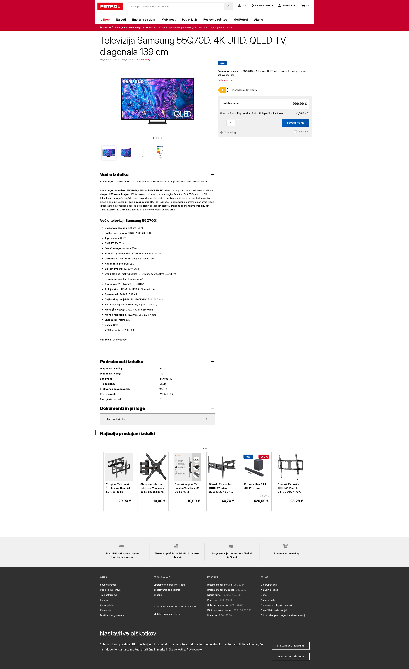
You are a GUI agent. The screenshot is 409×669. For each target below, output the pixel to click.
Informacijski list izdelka (245, 89)
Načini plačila (268, 600)
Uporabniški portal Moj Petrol (169, 584)
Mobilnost (169, 19)
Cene (264, 594)
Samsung (145, 59)
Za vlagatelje (107, 605)
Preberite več (225, 80)
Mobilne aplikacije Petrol (167, 614)
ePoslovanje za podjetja (167, 589)
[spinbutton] (231, 123)
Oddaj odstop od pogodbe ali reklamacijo (283, 615)
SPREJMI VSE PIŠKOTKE (290, 645)
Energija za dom (143, 19)
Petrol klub (189, 19)
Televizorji (151, 27)
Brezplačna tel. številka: (220, 584)
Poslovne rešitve (215, 19)
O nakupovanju (269, 584)
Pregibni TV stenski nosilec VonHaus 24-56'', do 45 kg (118, 488)
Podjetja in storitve (110, 589)
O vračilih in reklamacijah (274, 610)
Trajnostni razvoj (109, 594)
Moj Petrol (240, 19)
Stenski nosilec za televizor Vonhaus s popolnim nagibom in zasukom (153, 488)
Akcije (258, 19)
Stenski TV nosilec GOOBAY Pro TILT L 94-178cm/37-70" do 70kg (290, 488)
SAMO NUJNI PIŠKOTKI (291, 656)
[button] (107, 487)
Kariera (104, 600)
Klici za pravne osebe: (219, 610)
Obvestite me (295, 123)
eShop (105, 19)
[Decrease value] (223, 123)
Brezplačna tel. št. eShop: (221, 589)
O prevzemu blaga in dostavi (276, 605)
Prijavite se (288, 5)
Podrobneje (194, 649)
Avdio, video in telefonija (128, 27)
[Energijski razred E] (223, 90)
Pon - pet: (212, 600)
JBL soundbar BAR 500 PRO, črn (254, 486)
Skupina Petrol (108, 584)
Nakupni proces (269, 589)
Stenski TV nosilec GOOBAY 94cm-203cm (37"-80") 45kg (220, 488)
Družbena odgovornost (112, 615)
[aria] (105, 27)
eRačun (158, 594)
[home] (110, 6)
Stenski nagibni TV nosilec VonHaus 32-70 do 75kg (187, 488)
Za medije (105, 610)
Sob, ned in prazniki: (218, 605)
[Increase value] (238, 123)
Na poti (121, 19)
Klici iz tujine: (214, 594)
